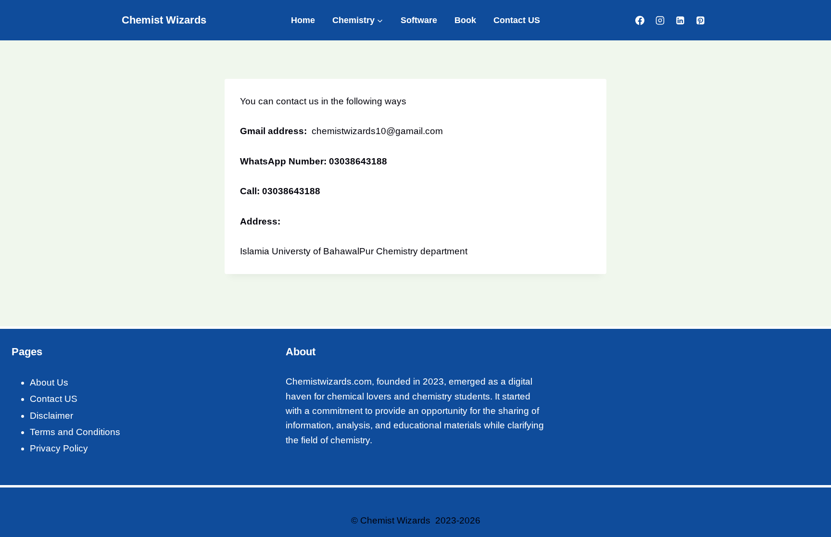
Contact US (516, 20)
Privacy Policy (59, 448)
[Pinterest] (700, 20)
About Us (49, 382)
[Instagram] (660, 20)
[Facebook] (640, 20)
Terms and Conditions (75, 432)
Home (303, 20)
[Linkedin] (680, 20)
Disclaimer (51, 416)
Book (465, 20)
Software (419, 20)
